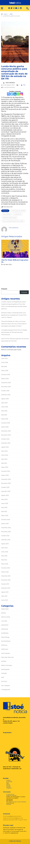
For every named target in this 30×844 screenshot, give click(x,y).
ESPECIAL (4, 645)
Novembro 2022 (6, 531)
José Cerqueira (5, 653)
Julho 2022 (4, 548)
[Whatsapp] (18, 94)
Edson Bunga (5, 637)
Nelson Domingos (6, 665)
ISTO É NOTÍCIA (10, 82)
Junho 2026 (4, 362)
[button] (1, 8)
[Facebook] (8, 94)
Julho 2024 (4, 451)
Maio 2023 (4, 507)
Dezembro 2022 (6, 527)
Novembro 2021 (6, 580)
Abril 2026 (4, 366)
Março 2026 (4, 370)
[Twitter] (11, 8)
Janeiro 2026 (5, 378)
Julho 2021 (4, 596)
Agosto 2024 (5, 447)
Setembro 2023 (5, 491)
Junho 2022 (4, 552)
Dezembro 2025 (6, 382)
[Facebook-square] (9, 8)
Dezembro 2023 (6, 479)
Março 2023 (4, 515)
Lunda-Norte (17, 214)
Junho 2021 (4, 600)
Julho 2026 (4, 358)
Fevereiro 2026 (5, 374)
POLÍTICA (4, 681)
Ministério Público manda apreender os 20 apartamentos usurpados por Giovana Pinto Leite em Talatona (14, 315)
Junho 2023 (4, 503)
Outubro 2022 (5, 535)
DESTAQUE (4, 629)
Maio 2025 (4, 411)
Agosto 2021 (4, 592)
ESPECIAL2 (4, 649)
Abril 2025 (4, 415)
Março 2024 (4, 467)
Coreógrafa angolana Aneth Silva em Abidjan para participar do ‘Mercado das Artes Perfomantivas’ (14, 332)
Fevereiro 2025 (5, 423)
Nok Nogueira (5, 669)
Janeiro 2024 (5, 475)
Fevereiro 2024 (5, 471)
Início (5, 14)
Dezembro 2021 (6, 576)
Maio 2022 (4, 556)
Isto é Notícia (7, 214)
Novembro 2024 (6, 435)
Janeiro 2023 (5, 523)
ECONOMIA (4, 633)
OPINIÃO (4, 673)
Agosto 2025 (5, 398)
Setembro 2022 (5, 539)
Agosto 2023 (5, 495)
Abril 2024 (4, 463)
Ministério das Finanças (9, 217)
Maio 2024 (4, 459)
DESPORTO (4, 625)
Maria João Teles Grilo (7, 657)
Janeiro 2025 (4, 427)
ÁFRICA (3, 613)
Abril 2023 (4, 511)
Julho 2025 (4, 403)
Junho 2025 (4, 407)
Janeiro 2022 (5, 572)
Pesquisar (4, 289)
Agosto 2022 (5, 543)
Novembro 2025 (6, 386)
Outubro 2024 (5, 439)
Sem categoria (5, 685)
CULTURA (4, 621)
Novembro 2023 (6, 483)
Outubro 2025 (5, 390)
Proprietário (7, 732)
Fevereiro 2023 (5, 519)
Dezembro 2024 (6, 431)
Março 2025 (4, 419)
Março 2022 (4, 564)
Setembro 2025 (5, 394)
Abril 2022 (4, 560)
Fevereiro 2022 (5, 568)
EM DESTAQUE (5, 641)
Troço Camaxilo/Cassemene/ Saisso (13, 221)
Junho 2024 (4, 455)
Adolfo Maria (4, 609)
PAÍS (11, 14)
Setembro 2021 (5, 588)
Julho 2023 (4, 499)
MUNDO (3, 661)
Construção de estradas (18, 210)
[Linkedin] (21, 8)
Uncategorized (5, 689)
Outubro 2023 (5, 487)
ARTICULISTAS (5, 617)
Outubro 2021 (5, 584)
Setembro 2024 (5, 443)
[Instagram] (21, 94)
